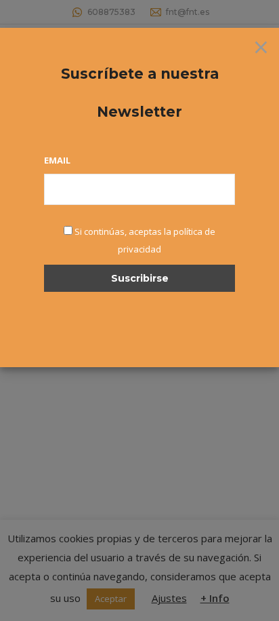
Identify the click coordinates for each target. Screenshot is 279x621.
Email (57, 160)
